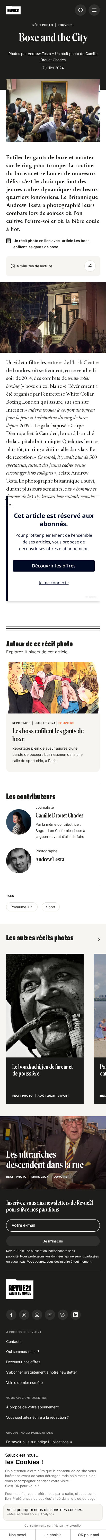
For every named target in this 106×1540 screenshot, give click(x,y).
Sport (50, 907)
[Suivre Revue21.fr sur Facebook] (11, 1315)
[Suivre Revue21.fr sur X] (24, 1315)
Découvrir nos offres (23, 1362)
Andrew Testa (39, 53)
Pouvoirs (66, 25)
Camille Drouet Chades (60, 815)
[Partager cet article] (90, 266)
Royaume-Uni (22, 907)
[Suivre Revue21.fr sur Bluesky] (63, 1315)
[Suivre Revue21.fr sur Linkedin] (75, 1315)
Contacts (13, 1341)
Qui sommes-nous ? (22, 1351)
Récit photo (42, 25)
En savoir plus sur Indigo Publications (37, 1442)
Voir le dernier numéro (24, 1382)
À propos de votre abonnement (32, 1407)
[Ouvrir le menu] (94, 10)
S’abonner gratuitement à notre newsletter (41, 1372)
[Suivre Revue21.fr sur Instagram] (37, 1315)
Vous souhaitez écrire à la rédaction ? (37, 1417)
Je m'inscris (53, 1241)
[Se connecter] (80, 10)
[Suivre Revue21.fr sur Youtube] (50, 1315)
